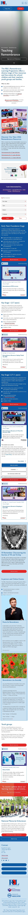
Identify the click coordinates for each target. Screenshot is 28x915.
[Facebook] (1, 860)
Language (5, 214)
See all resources (14, 259)
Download (22, 294)
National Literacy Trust (8, 692)
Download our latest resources (14, 834)
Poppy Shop (7, 8)
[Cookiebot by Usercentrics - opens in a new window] (21, 440)
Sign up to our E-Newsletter (14, 59)
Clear (20, 218)
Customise (13, 469)
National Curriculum (10, 323)
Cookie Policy (8, 454)
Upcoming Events (7, 189)
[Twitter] (3, 860)
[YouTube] (6, 860)
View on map (5, 855)
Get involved (4, 47)
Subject (4, 210)
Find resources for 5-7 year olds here (11, 152)
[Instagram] (8, 860)
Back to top (14, 838)
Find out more (14, 571)
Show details (21, 461)
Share (5, 294)
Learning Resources (16, 189)
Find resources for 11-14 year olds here (11, 157)
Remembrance (12, 47)
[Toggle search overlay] (25, 3)
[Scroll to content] (14, 63)
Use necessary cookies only (14, 473)
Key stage (5, 201)
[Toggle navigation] (22, 3)
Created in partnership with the (10, 690)
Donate (20, 8)
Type (4, 205)
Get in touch (5, 857)
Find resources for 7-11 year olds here (11, 155)
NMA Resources (16, 191)
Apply (7, 218)
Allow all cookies (14, 465)
